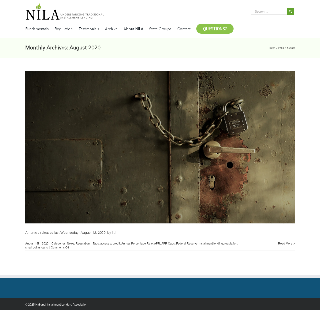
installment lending (211, 243)
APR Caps (168, 243)
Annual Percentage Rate (137, 243)
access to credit (110, 243)
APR (157, 243)
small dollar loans (36, 247)
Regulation (83, 243)
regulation (230, 243)
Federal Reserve (186, 243)
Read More (285, 243)
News (70, 243)
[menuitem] (40, 29)
